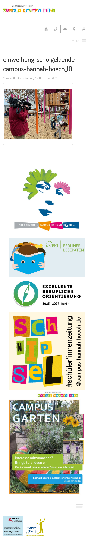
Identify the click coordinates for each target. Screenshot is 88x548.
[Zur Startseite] (46, 29)
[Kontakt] (64, 29)
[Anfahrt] (74, 29)
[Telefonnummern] (55, 29)
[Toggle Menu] (79, 506)
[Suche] (83, 29)
